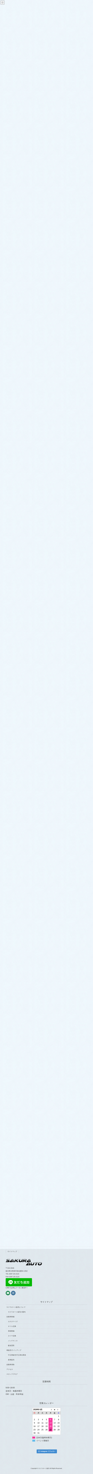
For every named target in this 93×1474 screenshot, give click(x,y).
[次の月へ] (59, 1409)
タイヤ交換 (12, 1336)
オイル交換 (12, 1326)
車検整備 (11, 1331)
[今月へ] (55, 1409)
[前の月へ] (51, 1409)
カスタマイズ (13, 1321)
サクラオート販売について (16, 1307)
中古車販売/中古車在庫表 (17, 1355)
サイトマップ (12, 1251)
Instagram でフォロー (47, 1451)
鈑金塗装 (11, 1345)
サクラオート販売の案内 (17, 1312)
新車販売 (11, 1360)
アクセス (9, 1369)
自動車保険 (10, 1364)
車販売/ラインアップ (13, 1350)
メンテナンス (13, 1341)
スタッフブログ (12, 1374)
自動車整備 (10, 1317)
